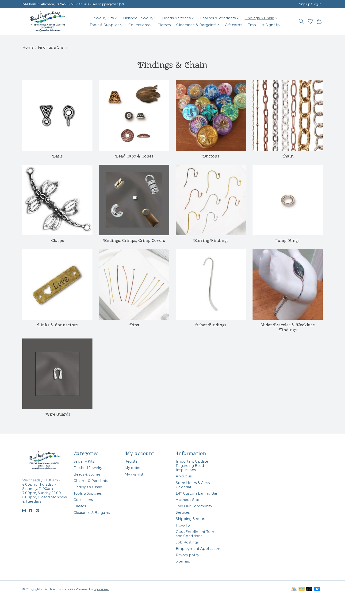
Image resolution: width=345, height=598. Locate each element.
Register (132, 461)
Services (183, 512)
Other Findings (210, 324)
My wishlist (134, 474)
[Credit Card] (294, 589)
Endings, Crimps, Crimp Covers (134, 240)
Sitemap (183, 561)
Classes (164, 25)
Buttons (211, 156)
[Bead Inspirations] (48, 21)
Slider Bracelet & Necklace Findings (288, 327)
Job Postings (187, 542)
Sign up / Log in (310, 4)
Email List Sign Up (264, 25)
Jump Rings (287, 240)
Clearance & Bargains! (91, 513)
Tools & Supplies (87, 493)
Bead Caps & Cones (134, 156)
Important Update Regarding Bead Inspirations (192, 465)
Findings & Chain (87, 487)
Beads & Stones (86, 474)
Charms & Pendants (90, 481)
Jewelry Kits (83, 461)
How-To (183, 525)
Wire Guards (57, 414)
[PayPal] (302, 589)
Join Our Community (194, 506)
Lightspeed (101, 589)
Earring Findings (210, 240)
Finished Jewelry (87, 468)
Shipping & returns (192, 519)
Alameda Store (189, 500)
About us (184, 476)
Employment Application (198, 549)
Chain (288, 156)
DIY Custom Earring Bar (196, 493)
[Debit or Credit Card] (309, 589)
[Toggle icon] (301, 21)
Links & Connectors (57, 324)
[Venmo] (317, 589)
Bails (57, 156)
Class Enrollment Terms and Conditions (196, 534)
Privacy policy (187, 555)
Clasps (57, 240)
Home (28, 47)
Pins (134, 324)
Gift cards (233, 25)
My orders (133, 468)
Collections (83, 500)
